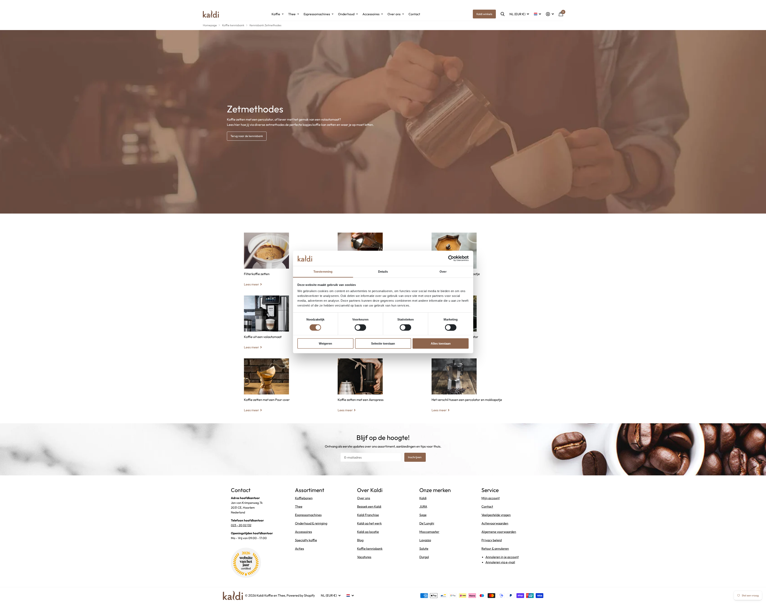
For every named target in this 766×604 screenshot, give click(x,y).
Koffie (276, 14)
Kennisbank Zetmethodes (265, 25)
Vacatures (364, 557)
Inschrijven (415, 457)
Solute (423, 549)
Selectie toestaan (383, 343)
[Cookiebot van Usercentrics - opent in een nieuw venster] (451, 258)
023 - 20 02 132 (241, 525)
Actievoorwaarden (494, 523)
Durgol (424, 557)
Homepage (210, 25)
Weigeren (325, 343)
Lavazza (425, 540)
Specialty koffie (306, 540)
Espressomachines (317, 14)
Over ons (394, 14)
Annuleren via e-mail (500, 562)
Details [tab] (383, 271)
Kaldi (423, 498)
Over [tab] (443, 271)
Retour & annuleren (495, 549)
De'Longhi (426, 523)
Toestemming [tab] (322, 271)
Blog (360, 540)
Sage (423, 515)
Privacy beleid (491, 540)
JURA (423, 506)
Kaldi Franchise (368, 515)
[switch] (360, 327)
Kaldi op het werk (369, 523)
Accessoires (370, 14)
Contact (414, 14)
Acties (299, 549)
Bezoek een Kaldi (369, 506)
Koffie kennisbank (233, 25)
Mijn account (490, 498)
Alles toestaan (441, 343)
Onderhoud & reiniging (311, 523)
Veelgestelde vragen (496, 515)
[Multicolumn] (289, 251)
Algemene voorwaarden (498, 532)
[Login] (550, 14)
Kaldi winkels (484, 14)
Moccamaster (429, 532)
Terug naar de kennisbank (247, 136)
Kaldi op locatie (368, 532)
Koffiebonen (304, 498)
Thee (292, 14)
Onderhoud (346, 14)
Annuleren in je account (502, 557)
